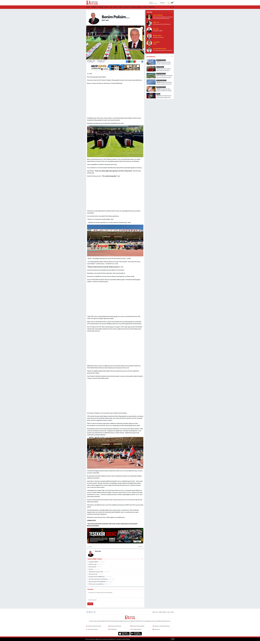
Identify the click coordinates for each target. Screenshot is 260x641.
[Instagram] (92, 612)
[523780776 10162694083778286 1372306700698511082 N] (115, 240)
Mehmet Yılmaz (157, 35)
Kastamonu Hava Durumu (115, 626)
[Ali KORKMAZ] (149, 43)
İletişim (172, 612)
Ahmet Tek (156, 22)
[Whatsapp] (95, 612)
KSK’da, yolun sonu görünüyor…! (97, 584)
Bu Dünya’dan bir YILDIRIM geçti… (97, 576)
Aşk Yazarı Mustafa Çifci (159, 48)
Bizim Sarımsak (92, 566)
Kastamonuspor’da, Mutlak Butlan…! (98, 581)
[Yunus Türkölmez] (149, 16)
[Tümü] (172, 12)
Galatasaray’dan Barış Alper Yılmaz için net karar (163, 69)
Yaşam (158, 93)
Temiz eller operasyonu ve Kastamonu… (99, 579)
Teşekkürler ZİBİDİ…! (94, 561)
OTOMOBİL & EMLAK (136, 7)
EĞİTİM (115, 7)
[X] (90, 612)
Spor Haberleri (160, 66)
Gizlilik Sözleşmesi (162, 612)
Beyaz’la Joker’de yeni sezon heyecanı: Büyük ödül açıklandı (163, 96)
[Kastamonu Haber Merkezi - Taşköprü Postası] (92, 2)
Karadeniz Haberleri (161, 80)
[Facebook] (87, 612)
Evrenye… (91, 569)
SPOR (110, 7)
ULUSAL (145, 7)
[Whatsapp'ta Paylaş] (132, 61)
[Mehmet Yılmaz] (149, 36)
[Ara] (171, 7)
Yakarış (155, 44)
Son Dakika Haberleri (136, 629)
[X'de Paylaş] (129, 61)
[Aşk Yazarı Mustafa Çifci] (149, 49)
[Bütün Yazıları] (142, 559)
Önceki (90, 546)
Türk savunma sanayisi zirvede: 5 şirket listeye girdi (163, 62)
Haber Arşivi (155, 612)
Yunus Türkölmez (158, 15)
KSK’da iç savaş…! (93, 564)
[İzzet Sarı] (93, 18)
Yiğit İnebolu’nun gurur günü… (96, 571)
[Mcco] (115, 535)
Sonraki (140, 546)
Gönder (90, 603)
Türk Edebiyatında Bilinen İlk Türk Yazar (162, 50)
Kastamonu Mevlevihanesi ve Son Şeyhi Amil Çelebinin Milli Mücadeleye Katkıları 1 (163, 17)
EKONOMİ (100, 7)
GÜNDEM (93, 7)
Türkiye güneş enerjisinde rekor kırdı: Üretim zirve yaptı (164, 76)
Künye (168, 612)
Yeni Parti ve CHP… (93, 574)
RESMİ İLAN (151, 7)
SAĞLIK (120, 7)
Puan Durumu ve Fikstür (93, 629)
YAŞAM (106, 7)
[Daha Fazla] (134, 61)
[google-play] (136, 633)
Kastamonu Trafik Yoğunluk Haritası (162, 626)
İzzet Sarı (105, 20)
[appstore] (124, 633)
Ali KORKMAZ (156, 42)
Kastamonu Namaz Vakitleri (138, 626)
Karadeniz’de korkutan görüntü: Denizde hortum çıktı (164, 83)
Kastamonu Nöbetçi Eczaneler (94, 626)
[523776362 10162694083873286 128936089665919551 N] (115, 141)
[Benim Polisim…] (115, 43)
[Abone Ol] (142, 61)
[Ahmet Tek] (149, 23)
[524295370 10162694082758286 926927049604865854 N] (115, 452)
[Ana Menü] (173, 7)
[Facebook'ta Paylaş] (127, 61)
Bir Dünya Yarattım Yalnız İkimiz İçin (161, 24)
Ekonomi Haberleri (161, 60)
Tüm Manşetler (113, 629)
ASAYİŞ (88, 7)
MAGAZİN (126, 7)
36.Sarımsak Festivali (158, 37)
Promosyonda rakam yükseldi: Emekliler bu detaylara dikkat (164, 90)
